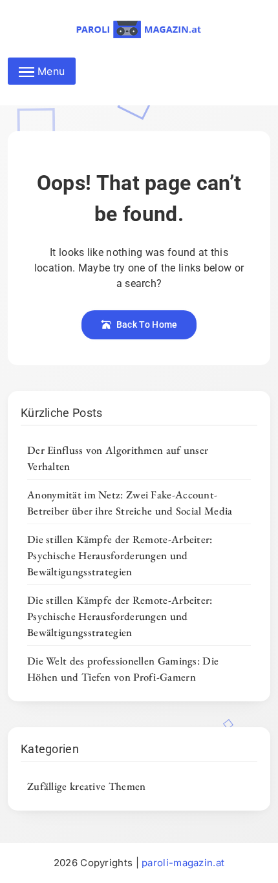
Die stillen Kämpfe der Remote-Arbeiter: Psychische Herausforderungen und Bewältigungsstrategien (120, 555)
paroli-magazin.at (183, 862)
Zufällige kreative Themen (86, 786)
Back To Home (147, 324)
